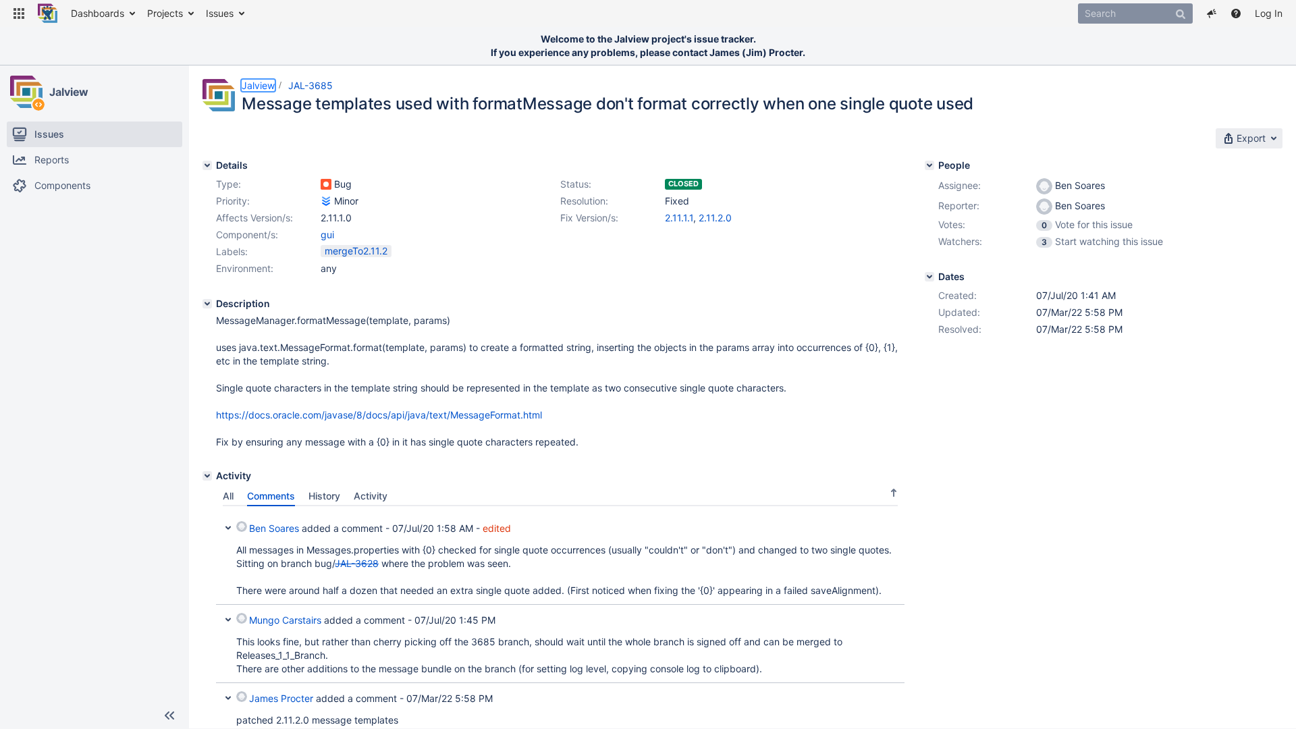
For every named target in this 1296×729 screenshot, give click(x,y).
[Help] (1236, 13)
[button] (19, 13)
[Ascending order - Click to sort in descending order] (893, 492)
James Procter (281, 698)
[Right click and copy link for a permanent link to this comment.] (892, 526)
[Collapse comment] (228, 526)
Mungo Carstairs (285, 620)
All (228, 496)
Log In (1268, 13)
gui (327, 234)
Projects (165, 13)
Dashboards (97, 13)
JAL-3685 (310, 85)
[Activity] (207, 476)
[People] (929, 165)
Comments (271, 496)
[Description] (207, 303)
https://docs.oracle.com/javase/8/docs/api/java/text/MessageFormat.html (379, 415)
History (324, 496)
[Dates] (929, 276)
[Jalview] (26, 92)
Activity (370, 496)
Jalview (68, 92)
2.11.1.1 (679, 217)
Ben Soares (274, 528)
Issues (220, 13)
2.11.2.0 (715, 217)
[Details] (207, 165)
